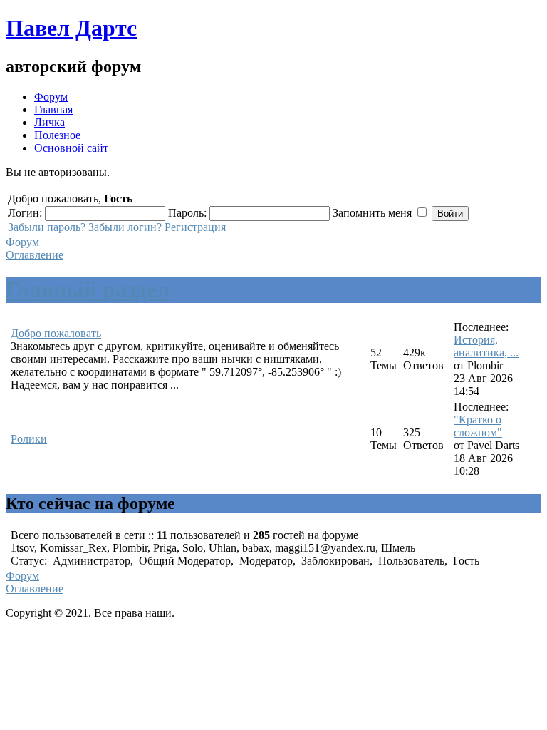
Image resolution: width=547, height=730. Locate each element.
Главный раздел (88, 289)
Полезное (57, 135)
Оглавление (34, 255)
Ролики (29, 439)
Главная (53, 109)
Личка (49, 122)
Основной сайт (71, 148)
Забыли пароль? (46, 227)
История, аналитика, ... (486, 346)
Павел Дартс (71, 28)
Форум (51, 97)
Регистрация (195, 227)
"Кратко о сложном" (478, 425)
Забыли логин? (125, 227)
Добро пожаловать (56, 333)
